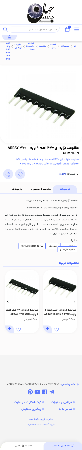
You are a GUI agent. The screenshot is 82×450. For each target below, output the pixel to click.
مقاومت (42, 46)
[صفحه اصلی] (75, 46)
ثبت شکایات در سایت (27, 402)
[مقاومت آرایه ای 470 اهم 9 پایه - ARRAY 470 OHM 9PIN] (41, 365)
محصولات (65, 46)
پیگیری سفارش (31, 409)
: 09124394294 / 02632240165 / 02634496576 (41, 384)
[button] (74, 301)
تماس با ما (65, 409)
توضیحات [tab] (65, 189)
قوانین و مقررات (61, 402)
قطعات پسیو (53, 46)
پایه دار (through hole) (30, 46)
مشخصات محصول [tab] (41, 189)
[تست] (52, 393)
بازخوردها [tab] (17, 189)
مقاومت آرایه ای (18, 46)
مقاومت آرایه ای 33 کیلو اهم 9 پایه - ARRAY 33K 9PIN (22, 312)
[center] (5, 30)
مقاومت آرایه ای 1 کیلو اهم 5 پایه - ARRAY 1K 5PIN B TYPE (60, 312)
